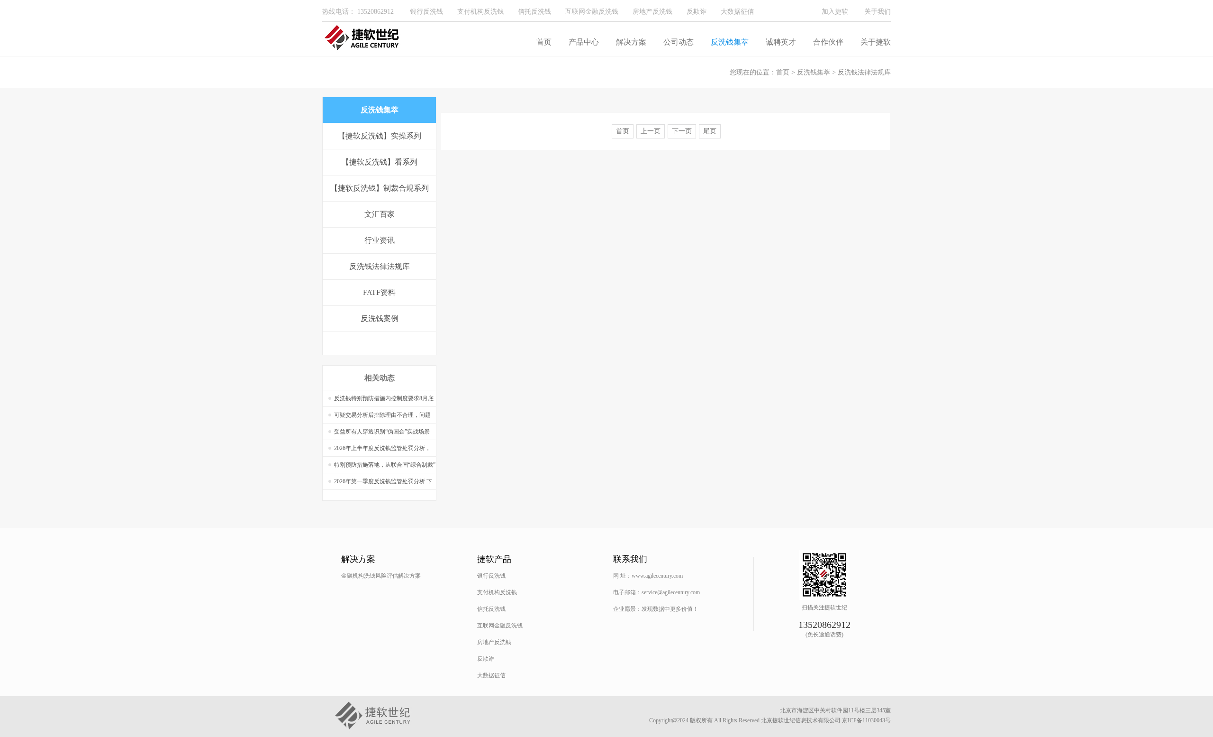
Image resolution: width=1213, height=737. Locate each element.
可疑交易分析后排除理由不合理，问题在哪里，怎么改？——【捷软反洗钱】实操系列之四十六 (382, 418)
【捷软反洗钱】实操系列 (379, 136)
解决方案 (631, 42)
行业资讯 (379, 240)
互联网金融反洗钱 (591, 11)
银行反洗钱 (426, 11)
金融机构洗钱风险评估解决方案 (381, 575)
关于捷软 (875, 42)
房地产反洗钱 (652, 11)
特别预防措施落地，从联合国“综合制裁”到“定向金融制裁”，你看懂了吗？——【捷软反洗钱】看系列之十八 (384, 467)
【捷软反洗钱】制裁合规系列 (379, 188)
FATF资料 (379, 292)
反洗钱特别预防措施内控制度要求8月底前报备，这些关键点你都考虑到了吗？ (384, 401)
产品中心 (584, 42)
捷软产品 (494, 559)
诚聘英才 (781, 42)
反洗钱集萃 (730, 42)
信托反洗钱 (534, 11)
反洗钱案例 (379, 318)
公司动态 (678, 42)
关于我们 (877, 11)
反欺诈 (696, 11)
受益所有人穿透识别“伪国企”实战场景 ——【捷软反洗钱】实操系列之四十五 (382, 434)
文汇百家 (379, 214)
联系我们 (630, 559)
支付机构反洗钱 (480, 11)
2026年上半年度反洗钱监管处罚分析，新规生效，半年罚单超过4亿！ (382, 451)
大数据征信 (737, 11)
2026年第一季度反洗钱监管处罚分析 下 (383, 481)
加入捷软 (835, 11)
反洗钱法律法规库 (864, 72)
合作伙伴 (828, 42)
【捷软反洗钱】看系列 (379, 162)
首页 (544, 42)
